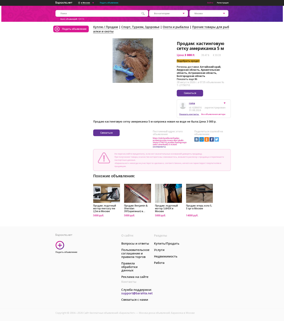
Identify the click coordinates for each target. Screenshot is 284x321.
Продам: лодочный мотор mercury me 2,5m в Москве (104, 208)
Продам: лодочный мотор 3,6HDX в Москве (166, 208)
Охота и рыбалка (176, 27)
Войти (210, 2)
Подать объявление (109, 2)
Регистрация (223, 2)
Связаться (190, 93)
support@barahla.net (137, 293)
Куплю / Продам (105, 27)
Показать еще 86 (187, 79)
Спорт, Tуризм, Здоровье (140, 27)
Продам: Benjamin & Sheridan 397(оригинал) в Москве (136, 208)
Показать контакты (189, 114)
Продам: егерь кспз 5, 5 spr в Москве (199, 207)
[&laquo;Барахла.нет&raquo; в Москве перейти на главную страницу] (63, 2)
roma (192, 103)
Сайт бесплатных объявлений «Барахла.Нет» (109, 312)
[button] (226, 103)
